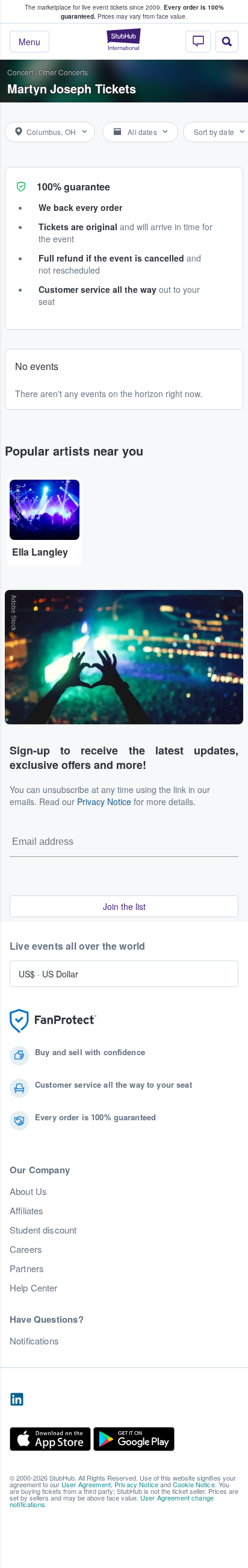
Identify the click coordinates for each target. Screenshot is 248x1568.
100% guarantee (73, 186)
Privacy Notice (104, 801)
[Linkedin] (17, 1400)
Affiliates (26, 1210)
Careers (26, 1249)
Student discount (43, 1230)
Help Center (34, 1288)
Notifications (34, 1341)
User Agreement (86, 1484)
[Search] (226, 41)
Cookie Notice (194, 1484)
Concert (20, 72)
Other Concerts (63, 72)
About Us (28, 1191)
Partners (27, 1268)
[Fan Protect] (53, 1021)
